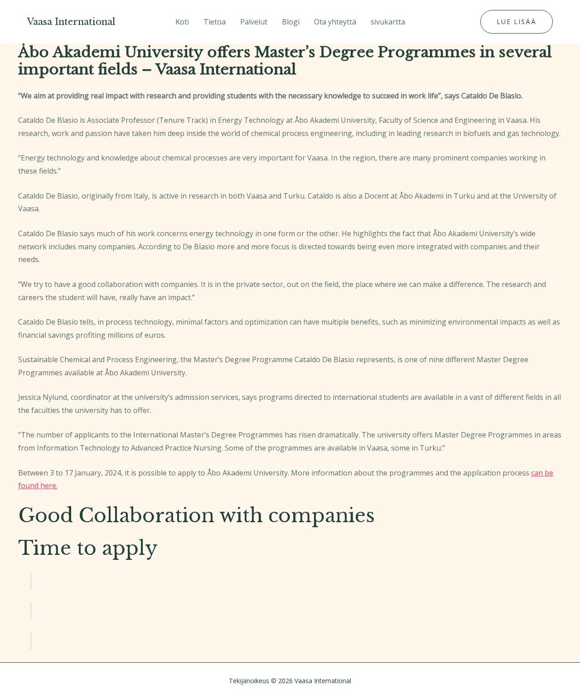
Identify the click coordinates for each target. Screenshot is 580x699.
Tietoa (214, 22)
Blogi (291, 22)
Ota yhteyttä (335, 22)
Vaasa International (71, 21)
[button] (516, 22)
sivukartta (388, 22)
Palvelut (253, 22)
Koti (182, 22)
